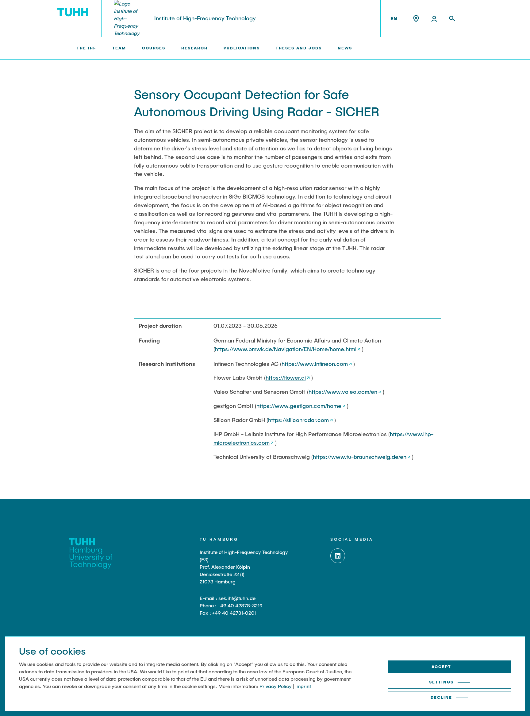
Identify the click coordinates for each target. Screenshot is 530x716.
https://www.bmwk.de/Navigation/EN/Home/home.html (285, 349)
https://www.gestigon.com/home (298, 405)
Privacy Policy (275, 686)
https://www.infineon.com (315, 363)
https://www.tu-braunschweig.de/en (359, 456)
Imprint (303, 686)
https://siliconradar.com (298, 419)
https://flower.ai (286, 377)
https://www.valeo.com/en (343, 391)
